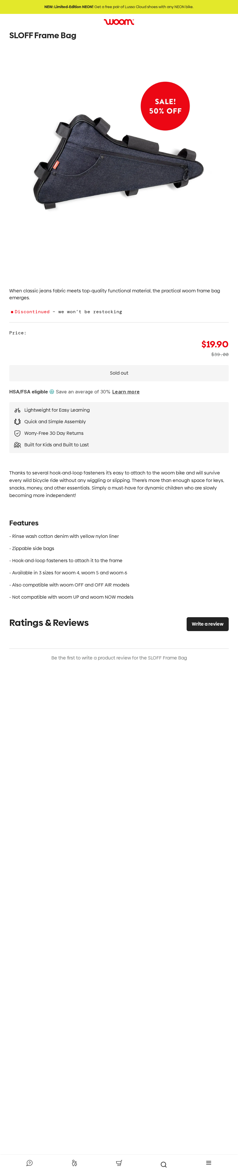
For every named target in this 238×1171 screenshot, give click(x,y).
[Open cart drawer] (119, 1163)
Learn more (126, 392)
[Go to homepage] (119, 22)
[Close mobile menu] (209, 1163)
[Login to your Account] (74, 1163)
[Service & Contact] (29, 1163)
